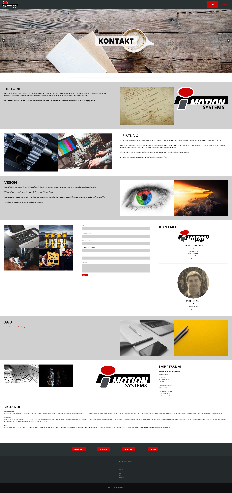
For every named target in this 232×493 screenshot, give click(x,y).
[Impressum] (21, 376)
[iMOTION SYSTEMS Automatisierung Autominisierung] (147, 198)
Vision (120, 471)
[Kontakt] (21, 236)
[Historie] (147, 106)
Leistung (121, 469)
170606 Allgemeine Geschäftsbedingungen (15, 327)
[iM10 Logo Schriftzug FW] (201, 106)
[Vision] (201, 198)
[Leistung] (31, 152)
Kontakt (120, 473)
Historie (120, 467)
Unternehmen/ (122, 465)
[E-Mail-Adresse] (193, 248)
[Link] (10, 4)
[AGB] (147, 338)
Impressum (121, 477)
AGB (120, 475)
